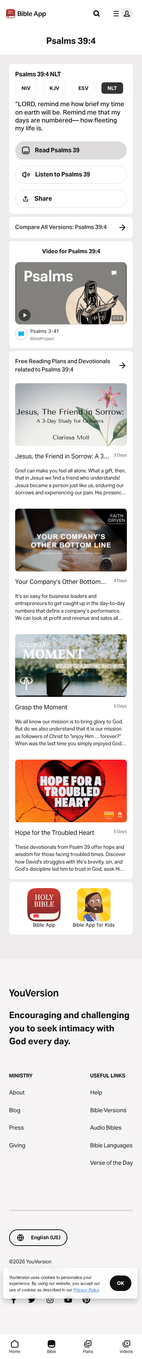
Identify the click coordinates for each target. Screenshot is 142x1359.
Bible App (44, 925)
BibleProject (42, 338)
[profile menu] (121, 13)
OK (120, 1283)
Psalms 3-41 (51, 331)
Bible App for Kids (94, 925)
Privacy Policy (86, 1289)
